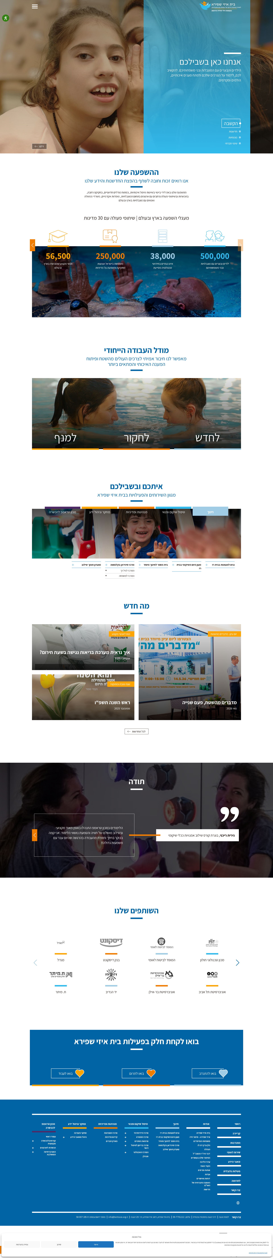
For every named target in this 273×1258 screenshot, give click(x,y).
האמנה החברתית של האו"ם (201, 1184)
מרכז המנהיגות (110, 1133)
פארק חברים (111, 1141)
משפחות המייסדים (202, 1141)
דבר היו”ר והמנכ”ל (201, 1153)
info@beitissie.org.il (118, 1217)
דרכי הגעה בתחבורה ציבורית (204, 1217)
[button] (32, 245)
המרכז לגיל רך (127, 570)
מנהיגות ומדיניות (136, 512)
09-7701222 (178, 1217)
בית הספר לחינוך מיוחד (156, 564)
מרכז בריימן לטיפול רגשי (139, 1146)
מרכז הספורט (142, 1137)
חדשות (207, 1189)
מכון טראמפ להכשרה (62, 512)
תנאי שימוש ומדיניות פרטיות (258, 1253)
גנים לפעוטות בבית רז (223, 564)
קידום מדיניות (111, 1137)
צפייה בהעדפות (22, 1244)
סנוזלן (145, 1156)
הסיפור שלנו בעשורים (200, 1157)
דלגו (41, 146)
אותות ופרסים (204, 1170)
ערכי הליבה (205, 1162)
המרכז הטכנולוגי (141, 1152)
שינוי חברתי (231, 143)
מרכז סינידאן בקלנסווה (122, 564)
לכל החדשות (138, 731)
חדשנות (233, 131)
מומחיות (232, 137)
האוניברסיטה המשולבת (50, 1153)
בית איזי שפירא (203, 1133)
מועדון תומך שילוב (91, 564)
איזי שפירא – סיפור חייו (200, 1137)
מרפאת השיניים (141, 1141)
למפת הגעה (224, 1217)
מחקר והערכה (80, 1133)
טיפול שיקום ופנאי (173, 512)
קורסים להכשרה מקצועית (48, 1142)
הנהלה (207, 1149)
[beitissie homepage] (220, 6)
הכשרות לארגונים (48, 1147)
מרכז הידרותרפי (141, 1133)
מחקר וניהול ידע (99, 512)
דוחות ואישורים (203, 1178)
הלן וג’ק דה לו (204, 1145)
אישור (96, 1244)
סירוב (59, 1244)
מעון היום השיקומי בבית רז (189, 566)
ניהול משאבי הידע (78, 1137)
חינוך (210, 512)
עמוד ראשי (51, 1136)
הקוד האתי (205, 1166)
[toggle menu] (35, 7)
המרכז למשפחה (126, 575)
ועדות (207, 1174)
